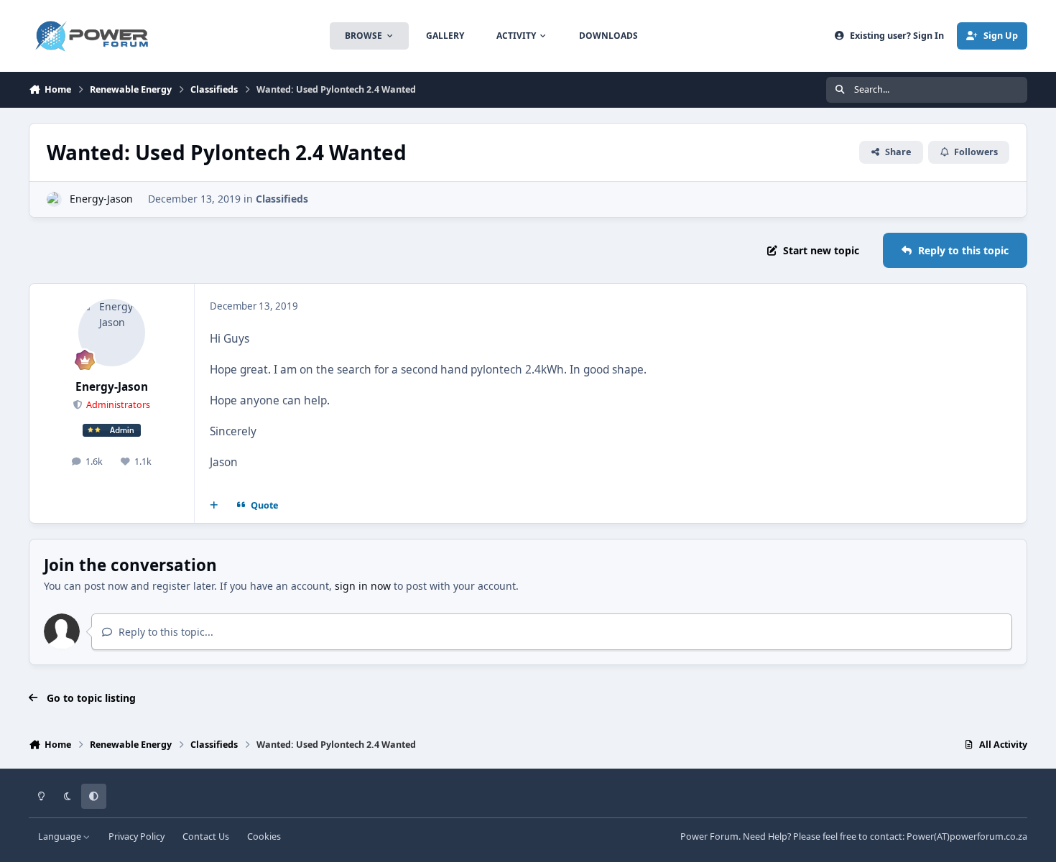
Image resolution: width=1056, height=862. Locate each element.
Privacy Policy (136, 836)
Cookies (264, 836)
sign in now (363, 586)
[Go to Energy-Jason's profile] (54, 199)
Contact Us (205, 836)
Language (60, 836)
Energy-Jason (101, 198)
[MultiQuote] (214, 505)
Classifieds (282, 198)
